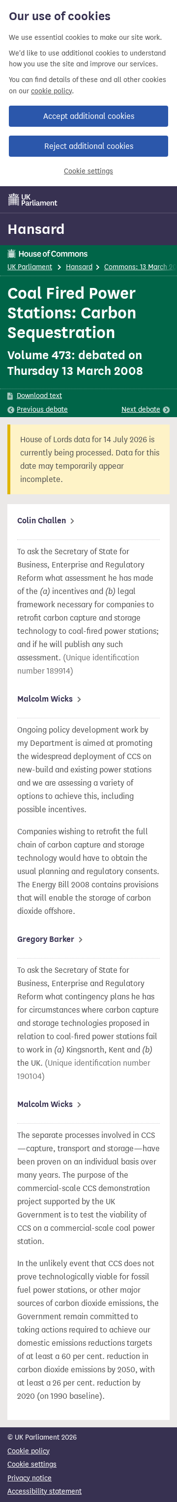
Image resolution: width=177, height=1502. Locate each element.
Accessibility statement (44, 1491)
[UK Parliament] (33, 199)
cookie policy (51, 91)
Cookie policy (28, 1451)
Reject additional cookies (88, 146)
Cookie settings (88, 171)
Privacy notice (29, 1478)
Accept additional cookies (88, 116)
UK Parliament (29, 267)
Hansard (36, 229)
